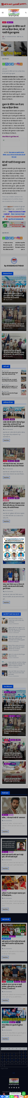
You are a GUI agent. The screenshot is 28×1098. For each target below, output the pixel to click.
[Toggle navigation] (2, 13)
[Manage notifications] (4, 1094)
